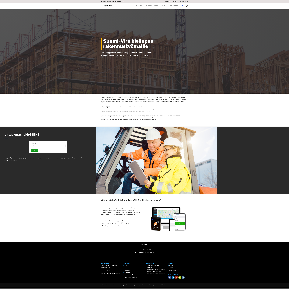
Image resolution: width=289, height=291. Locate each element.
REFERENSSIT (149, 6)
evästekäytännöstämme (144, 145)
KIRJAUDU (167, 1)
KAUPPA (175, 1)
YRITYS (156, 6)
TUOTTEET (139, 6)
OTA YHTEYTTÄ (174, 6)
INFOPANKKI (165, 6)
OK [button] (144, 148)
